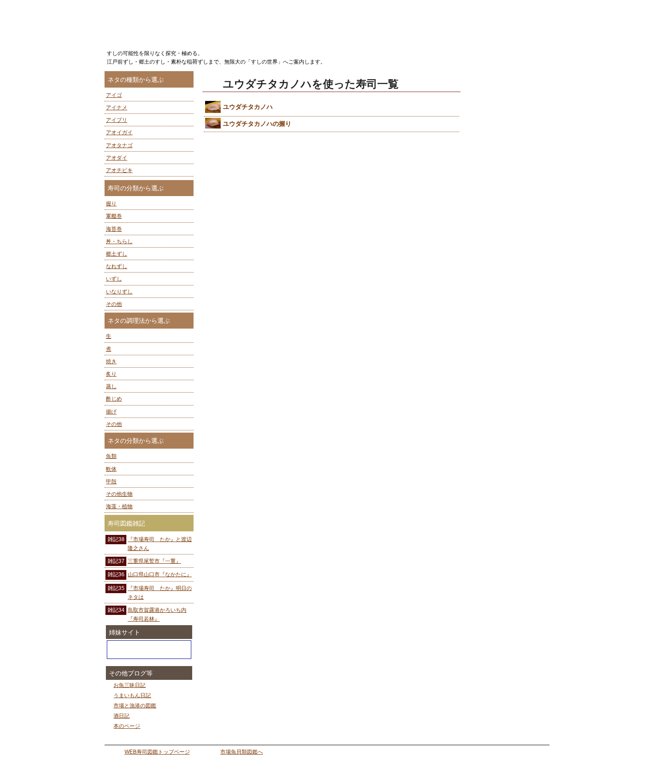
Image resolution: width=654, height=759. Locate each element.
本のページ (126, 726)
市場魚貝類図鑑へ (241, 752)
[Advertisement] (509, 204)
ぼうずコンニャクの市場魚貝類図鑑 (149, 649)
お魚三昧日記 (129, 685)
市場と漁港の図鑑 (134, 706)
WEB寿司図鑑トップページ (157, 752)
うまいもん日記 (132, 695)
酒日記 (121, 716)
